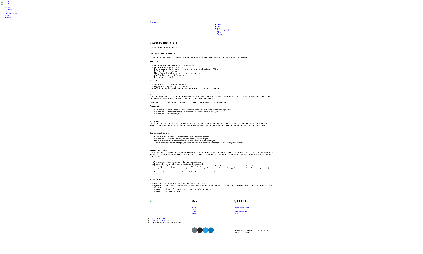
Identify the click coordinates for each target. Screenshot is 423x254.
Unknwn (252, 232)
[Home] (153, 22)
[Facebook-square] (194, 230)
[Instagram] (200, 230)
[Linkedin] (211, 230)
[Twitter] (205, 230)
